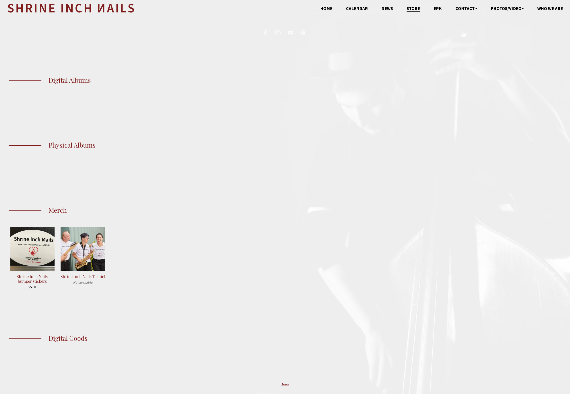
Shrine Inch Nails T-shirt (83, 276)
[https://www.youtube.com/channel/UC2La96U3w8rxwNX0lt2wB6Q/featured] (290, 32)
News (387, 9)
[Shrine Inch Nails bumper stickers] (32, 249)
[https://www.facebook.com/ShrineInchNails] (265, 32)
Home (326, 9)
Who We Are (550, 9)
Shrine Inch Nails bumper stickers (32, 279)
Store (413, 9)
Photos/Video (506, 9)
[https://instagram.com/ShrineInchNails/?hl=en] (278, 32)
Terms (285, 384)
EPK (438, 9)
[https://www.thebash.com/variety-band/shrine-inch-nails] (302, 32)
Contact (465, 9)
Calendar (357, 9)
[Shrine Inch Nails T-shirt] (83, 249)
